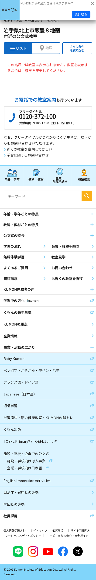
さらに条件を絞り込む (77, 48)
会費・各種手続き (60, 180)
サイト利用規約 (80, 530)
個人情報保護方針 (14, 530)
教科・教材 (36, 179)
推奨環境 (57, 530)
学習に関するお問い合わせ (28, 155)
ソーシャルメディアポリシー (23, 535)
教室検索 (84, 179)
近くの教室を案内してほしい (29, 149)
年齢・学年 (12, 179)
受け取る (81, 14)
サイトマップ (39, 530)
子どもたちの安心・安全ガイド (69, 535)
